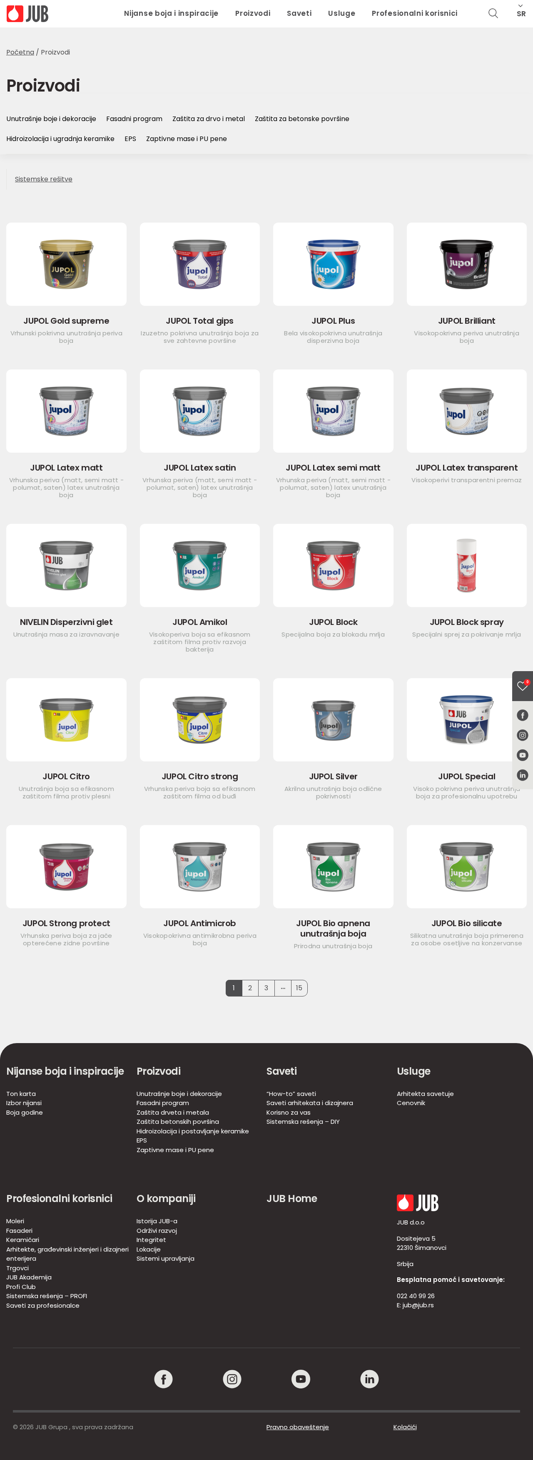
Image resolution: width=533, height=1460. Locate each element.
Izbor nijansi (24, 1102)
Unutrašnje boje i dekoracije (51, 119)
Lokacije (149, 1249)
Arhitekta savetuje (425, 1093)
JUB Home (291, 1198)
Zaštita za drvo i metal (208, 119)
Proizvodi (252, 13)
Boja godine (24, 1112)
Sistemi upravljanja (165, 1258)
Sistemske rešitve (43, 179)
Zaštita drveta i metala (173, 1112)
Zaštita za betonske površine (302, 119)
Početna (20, 52)
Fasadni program (134, 119)
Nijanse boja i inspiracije (171, 13)
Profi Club (21, 1286)
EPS (130, 139)
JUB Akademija (29, 1277)
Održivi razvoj (157, 1230)
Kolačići (405, 1427)
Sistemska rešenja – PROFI (46, 1295)
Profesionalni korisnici (415, 13)
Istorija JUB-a (157, 1221)
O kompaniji (166, 1198)
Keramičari (22, 1239)
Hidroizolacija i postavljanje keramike (193, 1131)
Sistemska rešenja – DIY (303, 1121)
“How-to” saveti (291, 1093)
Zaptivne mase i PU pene (186, 139)
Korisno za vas (288, 1112)
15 (299, 988)
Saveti (299, 13)
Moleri (15, 1221)
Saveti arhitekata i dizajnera (309, 1102)
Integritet (151, 1239)
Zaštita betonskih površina (178, 1121)
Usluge (341, 13)
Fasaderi (19, 1230)
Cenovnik (411, 1102)
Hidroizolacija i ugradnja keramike (60, 139)
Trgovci (17, 1268)
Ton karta (21, 1093)
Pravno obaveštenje (297, 1427)
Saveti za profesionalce (43, 1305)
